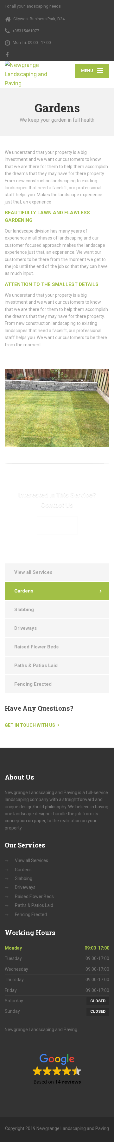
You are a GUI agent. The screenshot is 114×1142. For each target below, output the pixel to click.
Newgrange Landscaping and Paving (41, 1029)
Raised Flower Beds (36, 647)
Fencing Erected (33, 684)
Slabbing (24, 609)
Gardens (23, 591)
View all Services (33, 572)
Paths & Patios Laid (36, 665)
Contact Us (57, 525)
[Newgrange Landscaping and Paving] (31, 74)
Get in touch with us (30, 725)
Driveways (25, 628)
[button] (57, 1068)
